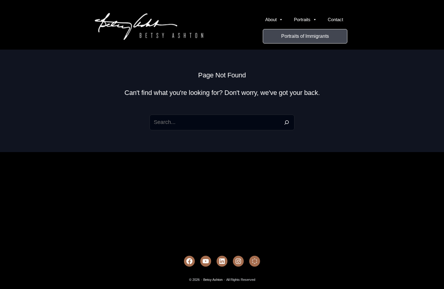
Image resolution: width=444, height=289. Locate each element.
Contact (335, 19)
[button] (305, 36)
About (271, 19)
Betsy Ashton (213, 279)
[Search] (286, 122)
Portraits (302, 19)
